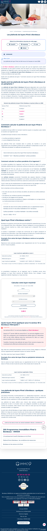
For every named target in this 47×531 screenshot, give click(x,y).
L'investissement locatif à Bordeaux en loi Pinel (17, 436)
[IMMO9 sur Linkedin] (28, 480)
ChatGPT (12, 44)
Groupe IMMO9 (24, 508)
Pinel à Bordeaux (33, 330)
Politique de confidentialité (23, 511)
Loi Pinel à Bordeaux (17, 31)
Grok (36, 44)
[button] (42, 1)
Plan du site (23, 516)
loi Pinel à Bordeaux (8, 66)
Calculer (24, 305)
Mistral (23, 48)
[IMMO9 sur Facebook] (19, 480)
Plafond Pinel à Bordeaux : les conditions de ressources (19, 440)
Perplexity (24, 44)
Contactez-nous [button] (23, 522)
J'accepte (43, 529)
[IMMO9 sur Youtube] (25, 480)
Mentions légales (23, 514)
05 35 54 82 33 (23, 475)
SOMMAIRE (9, 54)
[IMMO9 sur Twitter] (22, 480)
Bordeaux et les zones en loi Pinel (13, 444)
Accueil (11, 31)
